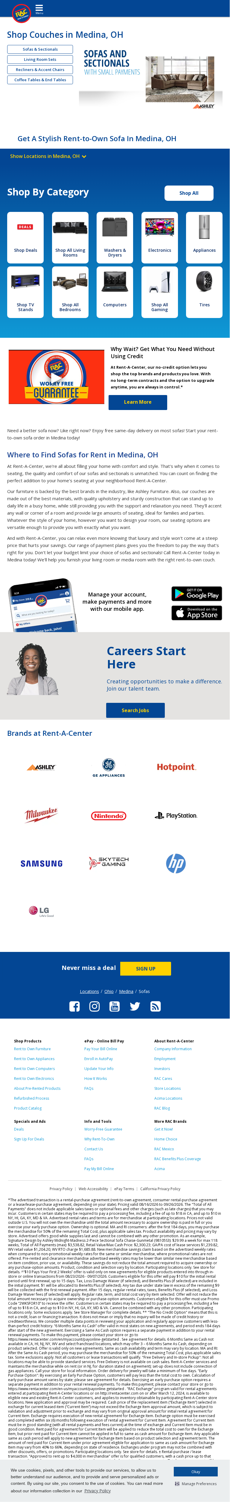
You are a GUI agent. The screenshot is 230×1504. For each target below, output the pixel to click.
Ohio (109, 991)
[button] (196, 1483)
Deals (19, 1129)
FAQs (88, 1088)
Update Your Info (99, 1068)
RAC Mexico (164, 1149)
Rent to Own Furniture (32, 1048)
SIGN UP (146, 968)
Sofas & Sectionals (40, 49)
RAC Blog (162, 1108)
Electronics (159, 250)
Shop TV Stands (25, 307)
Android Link (197, 596)
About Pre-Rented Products (37, 1088)
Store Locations (167, 1088)
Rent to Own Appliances (34, 1058)
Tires (204, 305)
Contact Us (93, 1149)
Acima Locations (168, 1098)
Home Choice (165, 1139)
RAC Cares (163, 1078)
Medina (126, 991)
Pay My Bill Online (99, 1168)
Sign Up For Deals (29, 1139)
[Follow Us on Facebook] (74, 1012)
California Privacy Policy (160, 1188)
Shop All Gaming (159, 307)
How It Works (95, 1078)
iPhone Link (197, 615)
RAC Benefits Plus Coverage (177, 1158)
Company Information (173, 1048)
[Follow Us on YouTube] (114, 1012)
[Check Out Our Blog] (155, 1012)
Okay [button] (195, 1471)
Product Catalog (28, 1108)
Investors (162, 1068)
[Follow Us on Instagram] (94, 1012)
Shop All (189, 193)
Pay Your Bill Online (100, 1048)
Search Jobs (135, 710)
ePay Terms (124, 1188)
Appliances (204, 250)
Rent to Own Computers (34, 1068)
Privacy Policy (97, 1491)
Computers (115, 305)
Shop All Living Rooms (70, 252)
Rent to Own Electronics (34, 1078)
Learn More (138, 402)
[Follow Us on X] (135, 1012)
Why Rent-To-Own (99, 1139)
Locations (89, 991)
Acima (159, 1168)
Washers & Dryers (115, 252)
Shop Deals (25, 250)
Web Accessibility (93, 1188)
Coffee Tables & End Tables (40, 79)
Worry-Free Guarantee (103, 1129)
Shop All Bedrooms (70, 307)
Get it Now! (163, 1129)
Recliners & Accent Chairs (40, 69)
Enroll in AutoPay (98, 1058)
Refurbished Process (31, 1098)
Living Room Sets (40, 59)
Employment (165, 1058)
